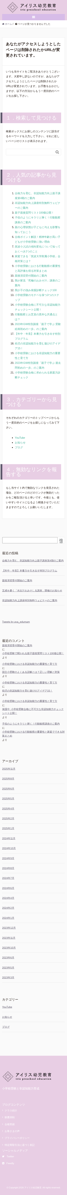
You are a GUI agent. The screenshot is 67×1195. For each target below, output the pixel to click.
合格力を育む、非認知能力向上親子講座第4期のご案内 (33, 560)
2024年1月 (8, 917)
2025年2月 (8, 818)
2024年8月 (8, 868)
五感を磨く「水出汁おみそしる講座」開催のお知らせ (32, 590)
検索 (61, 541)
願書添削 (10, 1117)
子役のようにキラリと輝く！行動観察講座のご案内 (31, 723)
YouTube (20, 437)
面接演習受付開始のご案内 (31, 275)
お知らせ (20, 442)
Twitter (10, 1156)
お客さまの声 (12, 1131)
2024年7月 (8, 878)
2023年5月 (8, 967)
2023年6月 (8, 957)
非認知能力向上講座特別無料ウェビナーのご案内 (29, 600)
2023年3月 (8, 977)
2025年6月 (8, 788)
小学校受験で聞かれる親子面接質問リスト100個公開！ (33, 653)
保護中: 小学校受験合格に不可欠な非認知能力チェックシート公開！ (33, 711)
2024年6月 (8, 888)
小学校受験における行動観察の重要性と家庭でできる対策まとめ (33, 733)
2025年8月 (8, 778)
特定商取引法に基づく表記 (20, 1144)
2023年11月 (8, 937)
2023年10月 (9, 947)
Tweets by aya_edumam (16, 621)
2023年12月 (9, 927)
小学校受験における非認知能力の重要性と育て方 (29, 663)
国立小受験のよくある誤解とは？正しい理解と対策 (31, 672)
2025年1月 (8, 828)
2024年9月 (8, 858)
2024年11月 (8, 838)
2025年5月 (8, 798)
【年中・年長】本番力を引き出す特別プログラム (29, 570)
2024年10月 (9, 848)
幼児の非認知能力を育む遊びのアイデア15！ (27, 690)
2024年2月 (8, 907)
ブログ (19, 447)
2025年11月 (8, 768)
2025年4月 (8, 808)
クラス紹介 (11, 1110)
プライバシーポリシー (17, 1137)
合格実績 (10, 1124)
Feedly (10, 1163)
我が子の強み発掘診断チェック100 (36, 290)
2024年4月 (8, 898)
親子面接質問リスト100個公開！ (34, 212)
